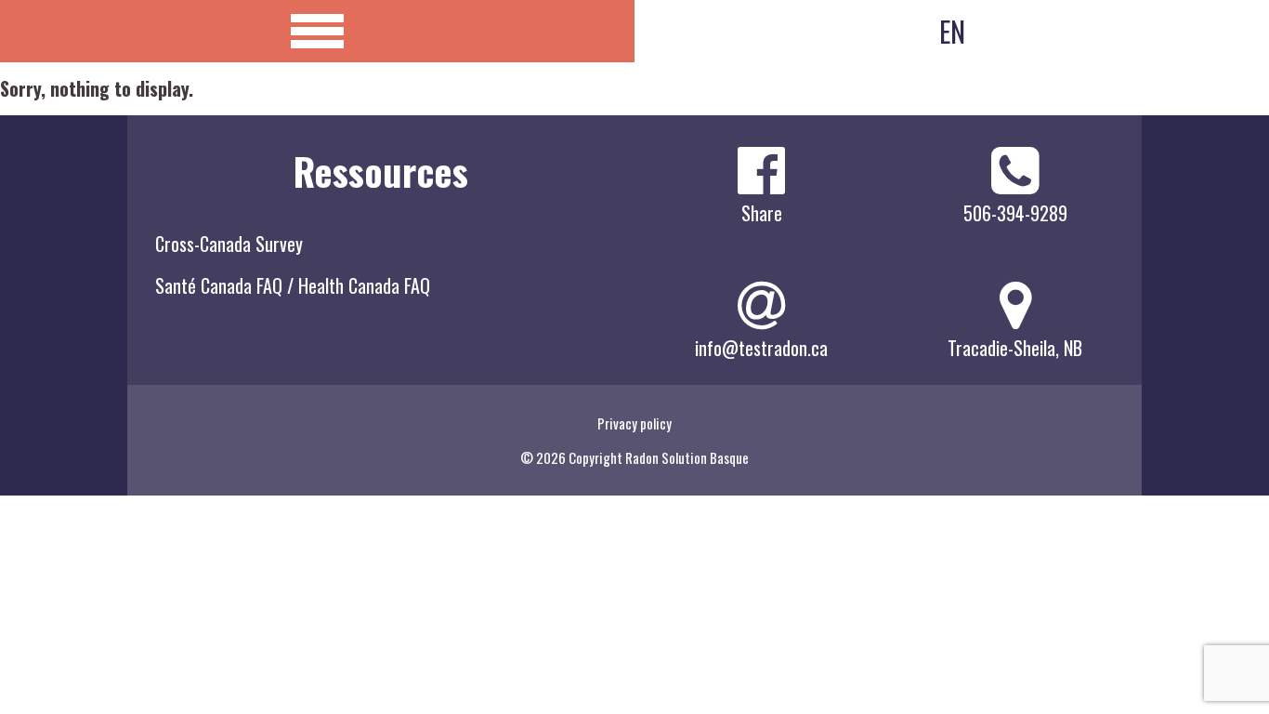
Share (761, 213)
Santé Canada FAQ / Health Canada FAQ (292, 285)
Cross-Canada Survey (229, 244)
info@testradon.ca (761, 348)
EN (952, 31)
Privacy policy (634, 423)
